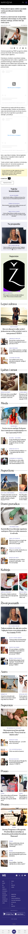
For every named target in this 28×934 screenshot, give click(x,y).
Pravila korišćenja (15, 898)
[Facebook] (16, 875)
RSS (12, 904)
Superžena (4, 895)
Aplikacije (13, 902)
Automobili (4, 901)
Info (3, 881)
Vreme (12, 887)
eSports (4, 897)
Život (3, 887)
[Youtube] (25, 875)
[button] (12, 249)
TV (11, 883)
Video (12, 881)
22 (9, 178)
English (13, 885)
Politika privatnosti (16, 900)
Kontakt (13, 906)
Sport (3, 883)
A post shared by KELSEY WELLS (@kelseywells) (12, 102)
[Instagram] (22, 875)
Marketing (13, 894)
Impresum (13, 896)
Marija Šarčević (8, 293)
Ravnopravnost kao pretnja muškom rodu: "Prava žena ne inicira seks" (13, 295)
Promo (14, 827)
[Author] (14, 275)
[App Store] (19, 914)
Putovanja (4, 891)
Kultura (4, 893)
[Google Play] (8, 914)
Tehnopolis (4, 899)
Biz (3, 885)
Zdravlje (4, 889)
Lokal (3, 903)
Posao (2, 793)
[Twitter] (19, 875)
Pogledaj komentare (7, 182)
